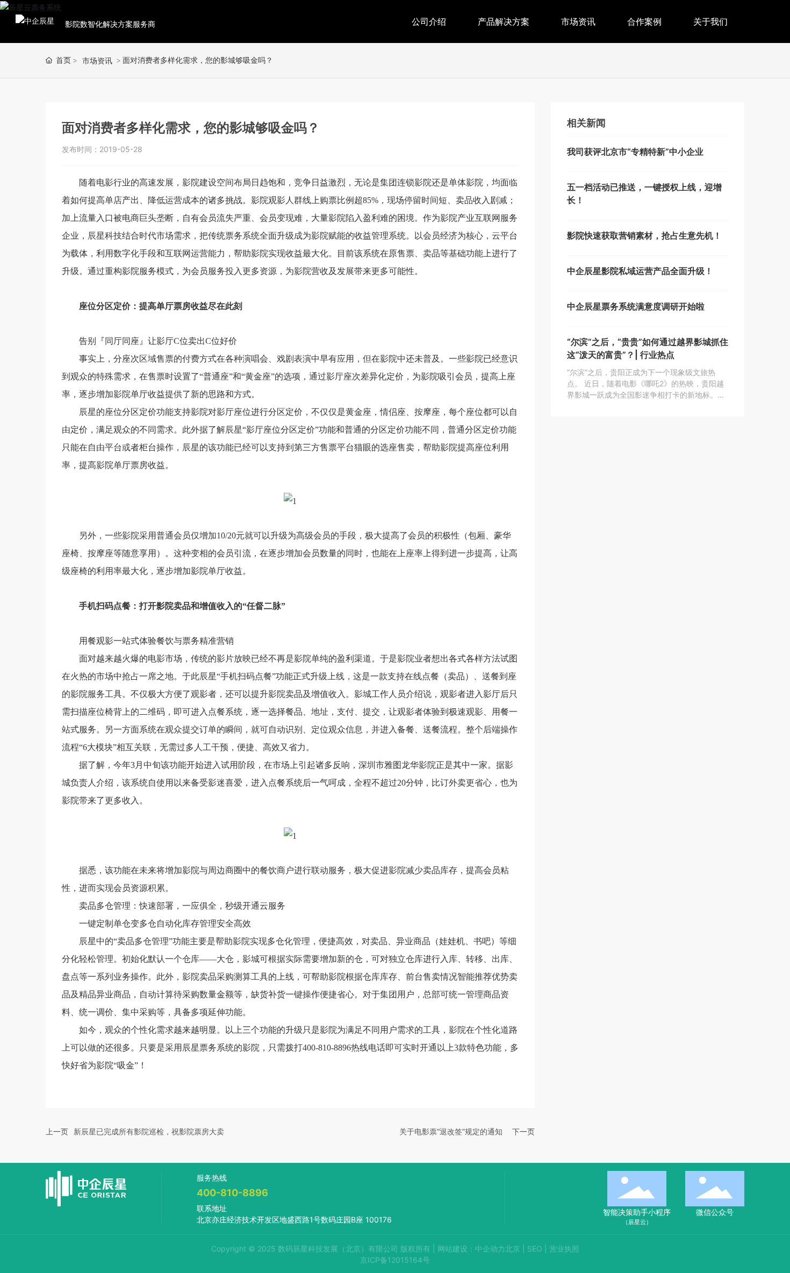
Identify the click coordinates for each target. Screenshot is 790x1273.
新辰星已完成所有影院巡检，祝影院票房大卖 (149, 1131)
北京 (512, 1248)
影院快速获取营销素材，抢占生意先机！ (644, 235)
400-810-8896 (232, 1192)
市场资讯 (97, 60)
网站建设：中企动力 (471, 1248)
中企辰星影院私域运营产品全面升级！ (640, 270)
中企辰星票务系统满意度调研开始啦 (636, 306)
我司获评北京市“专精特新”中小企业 (635, 151)
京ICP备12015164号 (395, 1259)
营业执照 (564, 1248)
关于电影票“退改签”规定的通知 (450, 1131)
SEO (534, 1248)
